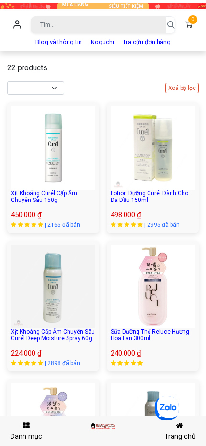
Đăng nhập (17, 25)
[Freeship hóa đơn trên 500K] (103, 5)
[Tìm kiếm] (170, 24)
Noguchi (102, 41)
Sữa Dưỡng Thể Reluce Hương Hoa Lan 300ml (150, 335)
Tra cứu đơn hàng (147, 41)
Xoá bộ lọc (182, 88)
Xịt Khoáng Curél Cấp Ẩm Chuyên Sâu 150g (44, 196)
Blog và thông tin (58, 41)
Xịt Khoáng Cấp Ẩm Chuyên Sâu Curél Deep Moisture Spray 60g (53, 335)
